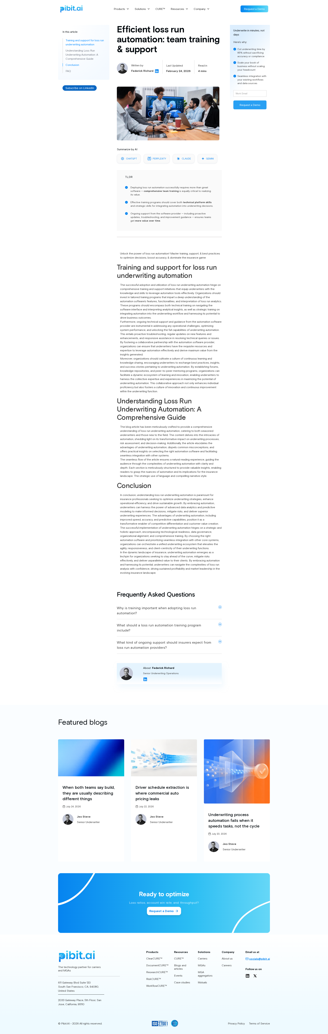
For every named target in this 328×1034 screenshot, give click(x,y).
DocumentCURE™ (157, 965)
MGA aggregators (205, 974)
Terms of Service (259, 1023)
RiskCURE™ (153, 978)
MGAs (202, 965)
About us (227, 958)
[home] (71, 9)
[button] (121, 9)
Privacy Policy (236, 1023)
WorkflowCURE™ (156, 985)
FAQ (68, 70)
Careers (227, 965)
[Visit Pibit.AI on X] (255, 976)
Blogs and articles (180, 967)
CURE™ (160, 8)
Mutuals (202, 982)
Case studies (182, 982)
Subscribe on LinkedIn (79, 88)
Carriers (202, 958)
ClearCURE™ (154, 958)
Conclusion (72, 64)
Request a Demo (254, 8)
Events (178, 975)
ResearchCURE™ (157, 972)
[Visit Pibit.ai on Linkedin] (247, 976)
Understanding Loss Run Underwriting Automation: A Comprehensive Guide (82, 54)
